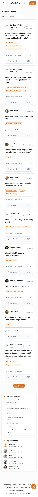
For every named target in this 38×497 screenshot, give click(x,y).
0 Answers (10, 297)
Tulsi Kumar (14, 144)
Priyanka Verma (16, 345)
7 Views (19, 55)
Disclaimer (6, 485)
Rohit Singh (14, 110)
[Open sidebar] (3, 3)
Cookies (30, 485)
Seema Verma (15, 214)
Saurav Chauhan (16, 280)
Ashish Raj (14, 177)
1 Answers (10, 55)
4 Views (19, 297)
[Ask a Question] (33, 486)
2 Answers (10, 96)
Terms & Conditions (18, 485)
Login (33, 3)
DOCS (27, 490)
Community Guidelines (16, 490)
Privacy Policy (25, 487)
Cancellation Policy (12, 487)
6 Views (19, 130)
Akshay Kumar (15, 247)
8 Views (19, 96)
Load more (19, 386)
